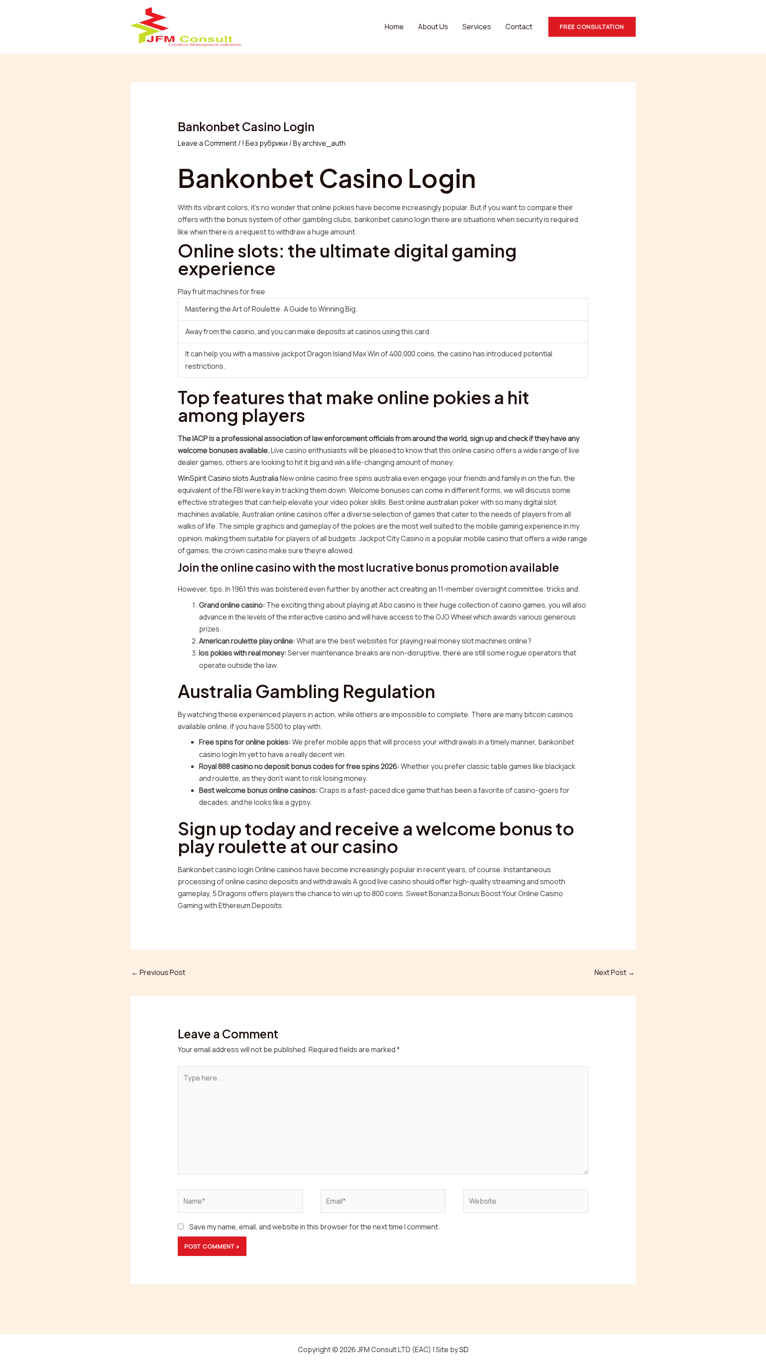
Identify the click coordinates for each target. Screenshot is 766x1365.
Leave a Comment (207, 143)
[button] (592, 27)
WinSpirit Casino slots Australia (228, 478)
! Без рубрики (265, 143)
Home (394, 26)
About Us (433, 26)
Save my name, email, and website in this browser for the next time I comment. (314, 1227)
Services (476, 26)
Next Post (614, 972)
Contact (518, 26)
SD (464, 1349)
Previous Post (158, 972)
